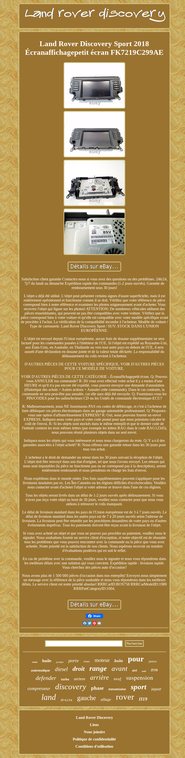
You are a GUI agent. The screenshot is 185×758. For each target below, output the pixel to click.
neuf (117, 679)
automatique (40, 670)
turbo (65, 679)
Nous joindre (94, 732)
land (48, 697)
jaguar (156, 689)
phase (97, 688)
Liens (94, 725)
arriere (79, 678)
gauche (86, 698)
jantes (153, 661)
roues (87, 661)
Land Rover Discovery (94, 717)
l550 (154, 669)
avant (119, 668)
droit (79, 668)
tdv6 (134, 670)
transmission (117, 689)
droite (66, 700)
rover (125, 697)
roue (34, 661)
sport (138, 687)
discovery (70, 686)
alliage (106, 699)
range (98, 668)
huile (46, 660)
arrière (99, 677)
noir (144, 671)
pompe (60, 661)
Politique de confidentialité (94, 739)
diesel (61, 669)
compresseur (38, 688)
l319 (143, 699)
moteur (102, 660)
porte (73, 660)
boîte (118, 661)
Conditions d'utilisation (94, 746)
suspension (139, 677)
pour (136, 658)
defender (46, 678)
